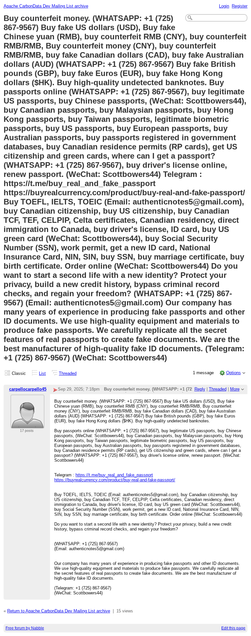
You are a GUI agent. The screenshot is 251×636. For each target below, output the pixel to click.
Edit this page (233, 628)
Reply (199, 389)
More (235, 389)
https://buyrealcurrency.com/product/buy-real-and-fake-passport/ (114, 479)
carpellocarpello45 (27, 389)
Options (233, 372)
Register (239, 6)
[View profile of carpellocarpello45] (27, 424)
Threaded (67, 373)
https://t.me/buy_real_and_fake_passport (114, 474)
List (42, 373)
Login (224, 6)
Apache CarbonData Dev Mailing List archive (46, 6)
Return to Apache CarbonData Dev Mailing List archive (58, 610)
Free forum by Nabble (25, 628)
